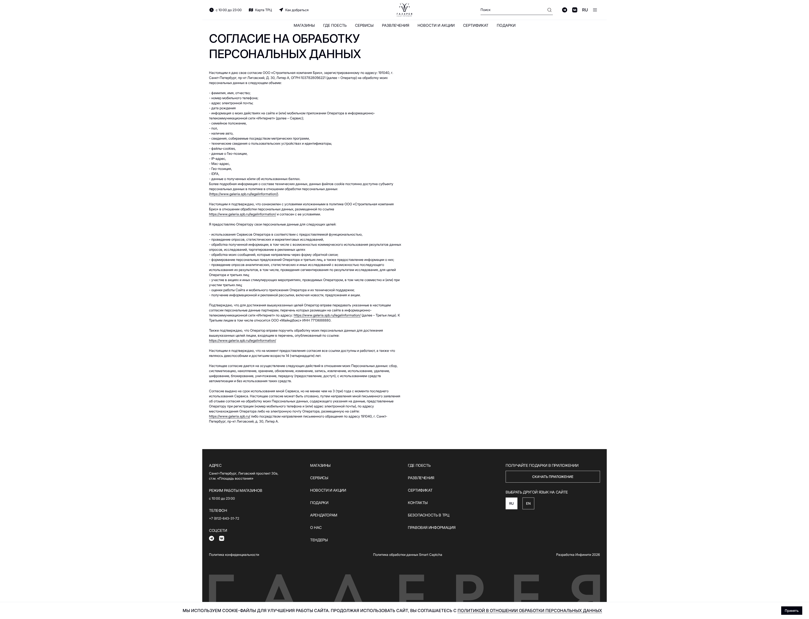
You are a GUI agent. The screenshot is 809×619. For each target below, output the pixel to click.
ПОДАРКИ (506, 25)
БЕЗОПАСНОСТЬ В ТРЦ (428, 515)
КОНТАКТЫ (418, 502)
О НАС (315, 527)
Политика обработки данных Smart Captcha (407, 554)
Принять (792, 610)
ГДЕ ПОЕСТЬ (335, 25)
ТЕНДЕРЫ (319, 540)
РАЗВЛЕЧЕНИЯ (395, 25)
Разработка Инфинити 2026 (578, 554)
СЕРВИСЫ (364, 25)
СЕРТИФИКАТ (475, 25)
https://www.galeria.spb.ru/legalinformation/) (244, 194)
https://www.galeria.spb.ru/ (229, 416)
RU (585, 9)
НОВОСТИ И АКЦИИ (436, 25)
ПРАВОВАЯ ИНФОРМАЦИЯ (431, 527)
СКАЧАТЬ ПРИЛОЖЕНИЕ (552, 477)
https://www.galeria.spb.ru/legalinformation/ (242, 214)
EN (528, 503)
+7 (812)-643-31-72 (224, 518)
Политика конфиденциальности (234, 554)
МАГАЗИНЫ (304, 25)
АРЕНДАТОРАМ (323, 515)
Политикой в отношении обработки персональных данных (530, 610)
